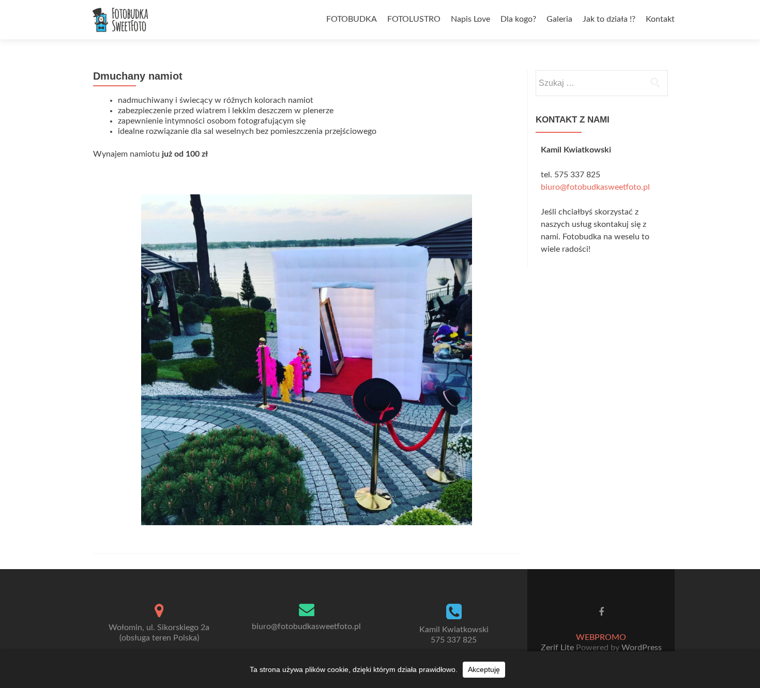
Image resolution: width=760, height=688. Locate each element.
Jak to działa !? (609, 19)
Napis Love (470, 19)
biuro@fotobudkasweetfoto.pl (595, 187)
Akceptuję (484, 669)
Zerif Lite (558, 648)
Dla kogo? (518, 19)
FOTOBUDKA (351, 19)
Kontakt (660, 19)
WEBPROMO (601, 637)
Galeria (559, 19)
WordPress (640, 648)
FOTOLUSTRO (413, 19)
